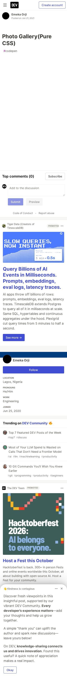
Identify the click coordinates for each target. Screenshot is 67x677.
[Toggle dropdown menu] (62, 226)
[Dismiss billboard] (61, 588)
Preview (34, 202)
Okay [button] (10, 670)
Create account (52, 5)
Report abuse (46, 213)
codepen (10, 51)
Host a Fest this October (28, 560)
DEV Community (35, 423)
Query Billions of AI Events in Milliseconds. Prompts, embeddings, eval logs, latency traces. (32, 278)
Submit (15, 202)
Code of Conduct (23, 213)
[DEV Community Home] (14, 5)
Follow (33, 370)
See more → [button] (14, 337)
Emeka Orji (19, 14)
